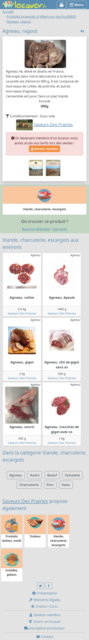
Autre (34, 475)
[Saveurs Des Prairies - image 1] (36, 167)
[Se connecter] (61, 5)
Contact (46, 636)
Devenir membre (45, 149)
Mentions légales (46, 599)
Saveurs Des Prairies (22, 313)
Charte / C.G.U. (46, 606)
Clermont (59, 229)
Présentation (46, 593)
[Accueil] (24, 4)
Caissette (72, 475)
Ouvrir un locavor (46, 621)
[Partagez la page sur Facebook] (48, 586)
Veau (66, 484)
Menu (78, 4)
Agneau (15, 475)
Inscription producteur (46, 628)
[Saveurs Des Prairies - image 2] (53, 167)
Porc (50, 484)
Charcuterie (29, 484)
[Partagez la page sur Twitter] (40, 586)
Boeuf (52, 475)
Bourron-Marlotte (36, 229)
